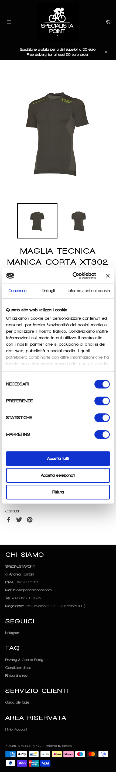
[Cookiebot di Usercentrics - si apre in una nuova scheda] (73, 275)
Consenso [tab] (18, 291)
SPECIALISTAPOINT (30, 745)
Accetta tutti (58, 458)
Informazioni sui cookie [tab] (89, 291)
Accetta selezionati (58, 475)
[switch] (102, 401)
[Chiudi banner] (108, 275)
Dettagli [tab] (48, 291)
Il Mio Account (16, 729)
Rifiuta (58, 492)
